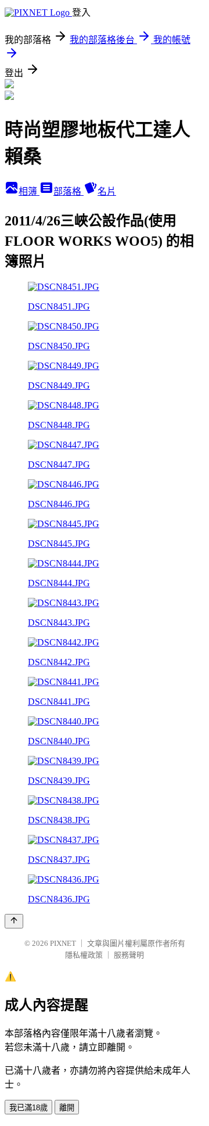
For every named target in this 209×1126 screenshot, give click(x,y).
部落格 (68, 191)
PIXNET (63, 943)
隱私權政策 (84, 955)
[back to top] (14, 921)
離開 (66, 1107)
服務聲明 (129, 955)
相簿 (29, 191)
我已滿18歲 (28, 1107)
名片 (107, 191)
